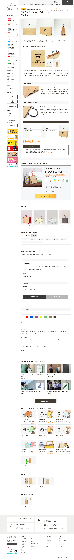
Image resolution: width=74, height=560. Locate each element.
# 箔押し (58, 339)
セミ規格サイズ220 (10, 75)
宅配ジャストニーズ (27, 276)
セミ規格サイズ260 (10, 73)
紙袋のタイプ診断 (48, 546)
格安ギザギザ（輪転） (10, 79)
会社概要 (60, 538)
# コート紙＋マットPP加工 (53, 331)
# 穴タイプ (23, 346)
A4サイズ (24, 242)
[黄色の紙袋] (41, 317)
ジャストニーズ (54, 8)
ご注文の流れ (37, 4)
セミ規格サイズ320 (10, 70)
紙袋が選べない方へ (12, 97)
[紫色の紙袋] (36, 317)
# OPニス (47, 339)
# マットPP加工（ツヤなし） (38, 339)
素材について (31, 4)
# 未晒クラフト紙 (63, 331)
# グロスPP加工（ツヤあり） (26, 339)
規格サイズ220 (40, 239)
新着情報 (60, 544)
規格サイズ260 (48, 239)
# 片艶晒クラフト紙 (24, 331)
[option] (33, 177)
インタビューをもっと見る (45, 401)
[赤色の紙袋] (27, 317)
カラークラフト (23, 552)
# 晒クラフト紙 (32, 331)
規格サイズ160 (33, 239)
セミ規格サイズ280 (10, 72)
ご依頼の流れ (47, 544)
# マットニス (52, 339)
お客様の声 (44, 4)
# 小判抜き (45, 346)
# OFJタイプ (28, 346)
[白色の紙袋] (22, 317)
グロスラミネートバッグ (34, 546)
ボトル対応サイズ (31, 242)
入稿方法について (12, 102)
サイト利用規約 (61, 543)
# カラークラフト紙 (32, 333)
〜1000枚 (25, 289)
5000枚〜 (36, 289)
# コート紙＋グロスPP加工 (42, 331)
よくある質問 (51, 4)
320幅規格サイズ (10, 88)
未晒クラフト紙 (61, 10)
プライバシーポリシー (62, 541)
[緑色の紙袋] (45, 317)
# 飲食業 (48, 324)
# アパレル (23, 324)
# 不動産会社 (28, 324)
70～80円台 (56, 10)
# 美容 (39, 324)
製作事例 (24, 4)
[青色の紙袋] (31, 317)
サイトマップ (60, 546)
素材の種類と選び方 (12, 106)
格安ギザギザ (39, 242)
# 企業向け (35, 324)
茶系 (48, 12)
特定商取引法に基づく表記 (62, 540)
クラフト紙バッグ (10, 92)
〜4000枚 (51, 10)
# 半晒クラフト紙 (24, 333)
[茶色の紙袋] (50, 317)
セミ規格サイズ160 (10, 76)
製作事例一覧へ (12, 125)
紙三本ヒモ (67, 10)
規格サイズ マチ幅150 (10, 81)
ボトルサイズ (9, 82)
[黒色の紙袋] (55, 317)
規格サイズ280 (55, 239)
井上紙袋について (58, 4)
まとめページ (46, 152)
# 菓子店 (44, 324)
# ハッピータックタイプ (37, 346)
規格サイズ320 (63, 239)
